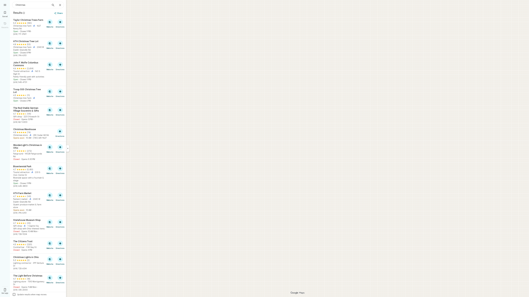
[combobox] (32, 5)
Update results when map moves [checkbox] (29, 294)
